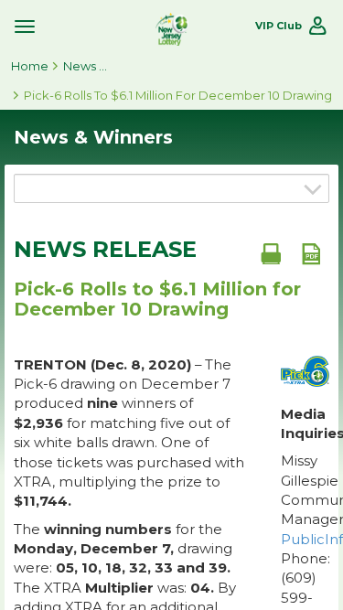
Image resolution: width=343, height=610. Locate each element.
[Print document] (270, 253)
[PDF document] (311, 253)
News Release (105, 250)
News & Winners (86, 66)
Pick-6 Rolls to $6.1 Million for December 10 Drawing (178, 95)
